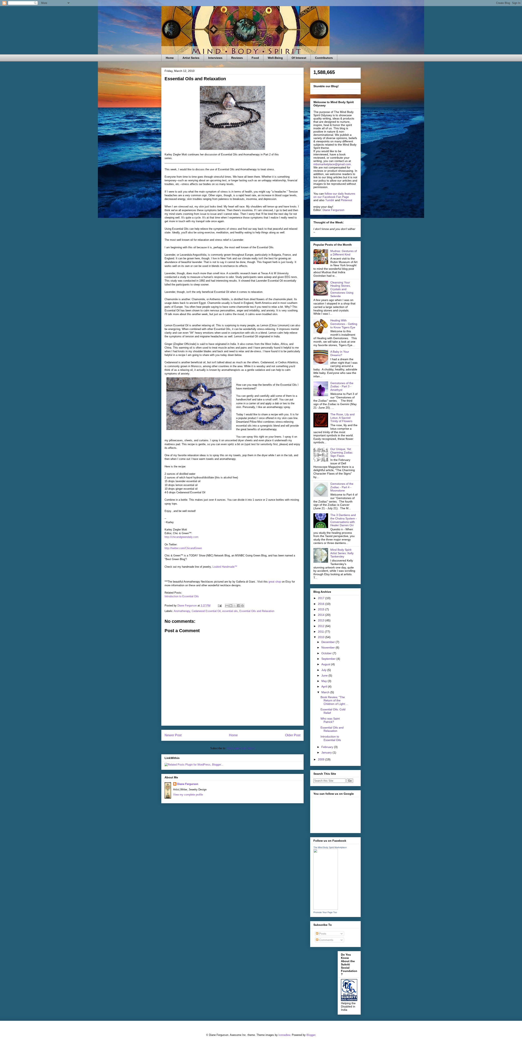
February (327, 747)
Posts (322, 933)
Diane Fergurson (187, 784)
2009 (321, 759)
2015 (321, 609)
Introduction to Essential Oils (182, 596)
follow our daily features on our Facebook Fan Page (334, 195)
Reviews (237, 57)
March (325, 692)
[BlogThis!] (231, 606)
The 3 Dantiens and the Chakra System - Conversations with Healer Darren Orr (343, 520)
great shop (275, 581)
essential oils (230, 611)
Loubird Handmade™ (224, 566)
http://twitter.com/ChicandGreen (183, 548)
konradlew (284, 1034)
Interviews (215, 57)
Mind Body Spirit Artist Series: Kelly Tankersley (342, 553)
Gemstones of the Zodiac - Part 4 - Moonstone (341, 487)
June (324, 675)
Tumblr (329, 200)
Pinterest (346, 200)
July (324, 670)
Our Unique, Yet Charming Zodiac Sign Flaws (341, 452)
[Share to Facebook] (239, 606)
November (328, 647)
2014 (321, 614)
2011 (321, 631)
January (327, 752)
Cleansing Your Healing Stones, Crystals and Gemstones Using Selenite (341, 289)
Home (170, 57)
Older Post (292, 735)
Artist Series (190, 57)
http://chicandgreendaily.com (181, 536)
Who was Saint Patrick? (330, 720)
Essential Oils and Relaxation (256, 611)
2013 (321, 620)
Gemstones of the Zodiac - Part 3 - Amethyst (341, 386)
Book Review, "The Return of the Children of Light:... (334, 700)
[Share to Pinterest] (242, 606)
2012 (321, 626)
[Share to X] (235, 606)
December (328, 642)
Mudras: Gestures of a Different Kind (343, 252)
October (327, 653)
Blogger (310, 1034)
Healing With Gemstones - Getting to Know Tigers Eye (343, 324)
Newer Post (173, 735)
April (324, 686)
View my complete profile (188, 794)
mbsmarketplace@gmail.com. (332, 164)
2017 (321, 598)
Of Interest (299, 57)
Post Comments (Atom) (241, 748)
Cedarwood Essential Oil (206, 611)
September (328, 658)
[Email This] (227, 606)
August (326, 664)
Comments (325, 940)
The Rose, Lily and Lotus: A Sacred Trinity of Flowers (342, 418)
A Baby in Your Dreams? (339, 353)
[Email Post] (219, 605)
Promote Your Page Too (325, 912)
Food (255, 57)
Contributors (324, 57)
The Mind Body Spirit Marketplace (330, 847)
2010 (321, 637)
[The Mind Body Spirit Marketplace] (325, 908)
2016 (321, 603)
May (324, 681)
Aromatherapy (182, 611)
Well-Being (275, 57)
